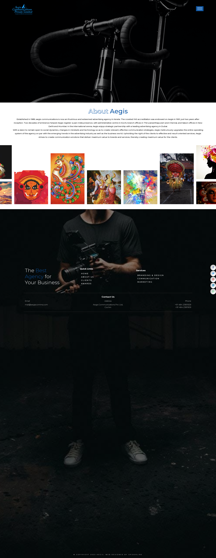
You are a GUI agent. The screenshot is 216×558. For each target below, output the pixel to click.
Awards (86, 283)
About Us (87, 277)
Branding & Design (150, 275)
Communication (148, 278)
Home (85, 273)
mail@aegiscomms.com (36, 304)
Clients (86, 280)
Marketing (144, 282)
